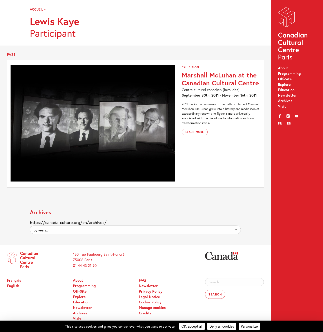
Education (286, 89)
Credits (145, 313)
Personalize (249, 326)
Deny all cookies (221, 326)
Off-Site (285, 79)
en (289, 123)
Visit (282, 106)
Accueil (36, 9)
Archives (285, 100)
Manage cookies (152, 307)
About (283, 68)
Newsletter (287, 95)
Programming (289, 73)
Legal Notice (149, 296)
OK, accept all (192, 326)
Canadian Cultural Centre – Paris (293, 34)
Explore (284, 84)
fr (280, 123)
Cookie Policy (150, 302)
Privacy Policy (150, 291)
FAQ (142, 280)
